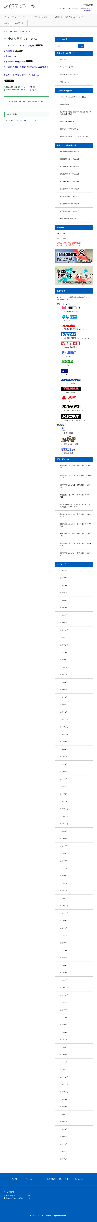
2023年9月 (63, 831)
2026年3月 (63, 608)
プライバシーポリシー (67, 67)
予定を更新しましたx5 (15, 102)
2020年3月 (63, 1144)
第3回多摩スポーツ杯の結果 (69, 196)
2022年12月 (64, 898)
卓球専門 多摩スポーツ (19, 6)
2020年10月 (64, 1092)
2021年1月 (63, 1069)
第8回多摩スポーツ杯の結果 (69, 159)
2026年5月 (63, 593)
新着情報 (32, 87)
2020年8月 (63, 1107)
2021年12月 (64, 988)
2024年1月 (63, 801)
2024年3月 (63, 786)
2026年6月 (63, 585)
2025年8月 (63, 660)
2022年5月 (63, 950)
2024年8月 (63, 749)
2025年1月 (63, 712)
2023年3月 (63, 876)
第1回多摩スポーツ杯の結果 (69, 211)
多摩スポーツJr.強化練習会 (14, 62)
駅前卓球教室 (9, 51)
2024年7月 (63, 757)
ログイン (25, 120)
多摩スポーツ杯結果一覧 (13, 23)
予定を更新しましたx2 (37, 102)
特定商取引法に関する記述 (69, 74)
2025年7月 (63, 667)
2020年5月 (63, 1129)
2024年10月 (64, 734)
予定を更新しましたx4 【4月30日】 (72, 553)
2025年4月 (63, 690)
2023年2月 (63, 883)
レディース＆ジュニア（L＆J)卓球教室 (19, 46)
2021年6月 (63, 1032)
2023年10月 (64, 824)
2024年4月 (63, 779)
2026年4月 (63, 600)
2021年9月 (63, 1010)
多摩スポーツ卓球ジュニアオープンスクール (21, 75)
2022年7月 (63, 935)
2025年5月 (63, 682)
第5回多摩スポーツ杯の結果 (69, 181)
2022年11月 (64, 906)
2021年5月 (63, 1040)
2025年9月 (63, 652)
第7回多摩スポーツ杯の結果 (69, 166)
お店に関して (64, 59)
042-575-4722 (67, 8)
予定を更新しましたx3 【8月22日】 (72, 466)
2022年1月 (63, 980)
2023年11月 (64, 816)
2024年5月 (63, 772)
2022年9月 (63, 921)
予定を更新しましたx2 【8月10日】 (72, 475)
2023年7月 (63, 846)
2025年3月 (63, 697)
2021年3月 (63, 1055)
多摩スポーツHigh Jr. (12, 56)
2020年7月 (63, 1114)
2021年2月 (63, 1062)
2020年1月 (63, 1159)
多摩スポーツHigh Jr (67, 121)
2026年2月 (63, 615)
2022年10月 (64, 913)
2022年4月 (63, 958)
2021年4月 (63, 1047)
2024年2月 (63, 794)
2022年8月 (63, 928)
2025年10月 (64, 645)
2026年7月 (63, 578)
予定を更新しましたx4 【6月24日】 (72, 514)
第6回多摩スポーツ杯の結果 (69, 174)
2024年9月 (63, 742)
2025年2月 (63, 705)
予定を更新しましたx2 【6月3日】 (72, 524)
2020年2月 (63, 1151)
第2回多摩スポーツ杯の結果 (69, 204)
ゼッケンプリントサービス (14, 17)
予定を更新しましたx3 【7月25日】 (72, 485)
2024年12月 (64, 719)
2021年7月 (63, 1025)
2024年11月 (64, 727)
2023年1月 (63, 891)
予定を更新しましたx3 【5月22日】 (72, 534)
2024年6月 (63, 764)
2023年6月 (63, 853)
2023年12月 (64, 809)
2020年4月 (63, 1137)
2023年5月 (63, 861)
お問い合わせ (87, 10)
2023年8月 (63, 839)
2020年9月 (63, 1099)
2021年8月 (63, 1017)
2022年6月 (63, 943)
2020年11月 (64, 1084)
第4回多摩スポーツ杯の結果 (69, 189)
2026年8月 (63, 570)
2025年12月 (64, 630)
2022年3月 (63, 965)
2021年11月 (64, 995)
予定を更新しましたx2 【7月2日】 (72, 495)
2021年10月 (64, 1002)
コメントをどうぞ (30, 90)
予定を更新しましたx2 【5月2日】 (72, 543)
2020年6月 (63, 1122)
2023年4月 (63, 868)
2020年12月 (64, 1077)
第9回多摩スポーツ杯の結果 (69, 152)
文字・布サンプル (40, 17)
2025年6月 (63, 675)
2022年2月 (63, 973)
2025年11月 (64, 637)
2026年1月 (63, 623)
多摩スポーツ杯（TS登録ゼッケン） (69, 17)
